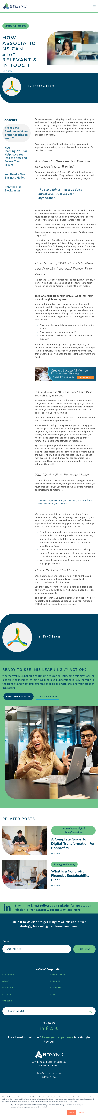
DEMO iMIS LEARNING (18, 696)
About (6, 981)
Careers (7, 1001)
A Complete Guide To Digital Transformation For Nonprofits (73, 843)
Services (55, 981)
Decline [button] (81, 1112)
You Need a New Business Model (15, 176)
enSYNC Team (49, 636)
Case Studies (57, 974)
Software (8, 974)
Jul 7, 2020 (55, 853)
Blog (53, 994)
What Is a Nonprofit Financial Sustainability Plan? (70, 875)
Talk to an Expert (47, 696)
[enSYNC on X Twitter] (56, 1028)
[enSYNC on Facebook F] (47, 1028)
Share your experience (57, 1037)
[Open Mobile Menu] (94, 6)
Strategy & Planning (64, 864)
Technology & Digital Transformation (73, 830)
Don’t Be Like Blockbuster (13, 188)
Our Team (55, 988)
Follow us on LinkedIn (55, 905)
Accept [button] (71, 1112)
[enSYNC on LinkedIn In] (42, 1028)
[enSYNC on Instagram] (51, 1028)
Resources (8, 988)
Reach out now (48, 604)
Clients (6, 994)
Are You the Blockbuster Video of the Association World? (16, 133)
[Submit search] (90, 1011)
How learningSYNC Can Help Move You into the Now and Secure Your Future (16, 156)
